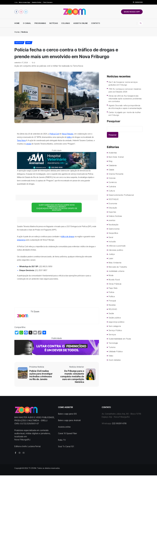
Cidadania (112, 165)
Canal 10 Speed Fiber (67, 433)
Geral (28, 42)
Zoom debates (114, 360)
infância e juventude (117, 246)
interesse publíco (115, 250)
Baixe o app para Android (69, 420)
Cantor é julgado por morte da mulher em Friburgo (124, 113)
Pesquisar (113, 121)
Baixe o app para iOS (67, 414)
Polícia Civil (54, 134)
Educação (112, 208)
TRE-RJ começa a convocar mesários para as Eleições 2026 (124, 90)
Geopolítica (113, 233)
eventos (111, 220)
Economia (112, 203)
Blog (110, 161)
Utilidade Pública (115, 351)
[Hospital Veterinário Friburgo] (56, 160)
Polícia (111, 292)
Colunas (65, 23)
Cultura (111, 191)
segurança (21, 240)
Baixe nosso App (24, 2)
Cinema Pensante (115, 174)
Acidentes (112, 153)
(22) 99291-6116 (119, 423)
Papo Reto (112, 288)
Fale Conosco (47, 2)
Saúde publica (114, 318)
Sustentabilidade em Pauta (119, 339)
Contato (95, 23)
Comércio (112, 182)
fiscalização (113, 224)
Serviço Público (115, 330)
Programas (40, 23)
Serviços (112, 334)
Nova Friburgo (67, 134)
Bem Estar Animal (116, 157)
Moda (110, 275)
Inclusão (112, 241)
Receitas (112, 305)
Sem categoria (114, 326)
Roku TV (62, 440)
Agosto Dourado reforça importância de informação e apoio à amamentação (125, 106)
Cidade (111, 170)
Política (111, 296)
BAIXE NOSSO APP (132, 12)
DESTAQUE (19, 42)
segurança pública (116, 322)
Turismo (112, 347)
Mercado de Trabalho (117, 267)
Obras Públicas (114, 284)
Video (110, 356)
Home (17, 23)
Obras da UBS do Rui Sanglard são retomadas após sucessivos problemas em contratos (125, 98)
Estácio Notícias (115, 216)
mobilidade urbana (116, 271)
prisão (28, 144)
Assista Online (36, 2)
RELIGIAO (112, 309)
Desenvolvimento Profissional (121, 195)
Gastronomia (113, 229)
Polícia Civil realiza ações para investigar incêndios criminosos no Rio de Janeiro (41, 375)
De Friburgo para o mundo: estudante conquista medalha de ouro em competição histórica (72, 376)
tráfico (69, 137)
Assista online (64, 427)
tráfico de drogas (67, 237)
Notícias (53, 23)
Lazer (110, 258)
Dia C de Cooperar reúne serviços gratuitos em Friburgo (123, 83)
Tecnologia (113, 343)
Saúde (111, 313)
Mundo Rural (114, 279)
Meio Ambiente (114, 262)
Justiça (111, 254)
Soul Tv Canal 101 (66, 446)
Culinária (112, 186)
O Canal (27, 23)
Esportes (112, 212)
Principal (112, 301)
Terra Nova (21, 140)
